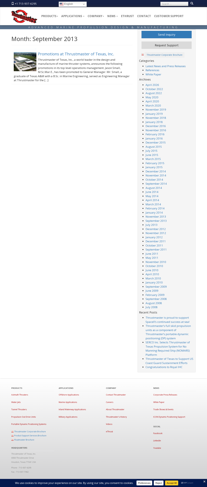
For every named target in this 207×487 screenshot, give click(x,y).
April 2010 (152, 274)
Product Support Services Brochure (30, 435)
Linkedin (157, 440)
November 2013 (156, 216)
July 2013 (152, 225)
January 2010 (154, 282)
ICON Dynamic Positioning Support (169, 416)
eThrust (127, 16)
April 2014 (152, 200)
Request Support (167, 45)
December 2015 (156, 142)
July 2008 (152, 307)
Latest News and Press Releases (166, 66)
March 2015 (153, 159)
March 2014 (153, 204)
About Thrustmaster (115, 409)
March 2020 (153, 105)
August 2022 (154, 93)
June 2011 (152, 254)
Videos (109, 424)
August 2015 (154, 147)
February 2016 (155, 134)
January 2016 (154, 138)
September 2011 (156, 249)
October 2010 (154, 266)
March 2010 (153, 278)
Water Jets (16, 402)
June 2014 (152, 192)
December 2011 (156, 241)
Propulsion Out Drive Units (23, 416)
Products (48, 16)
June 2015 (152, 155)
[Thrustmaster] (24, 11)
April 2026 (152, 85)
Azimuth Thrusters (19, 394)
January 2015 (154, 167)
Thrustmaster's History (116, 416)
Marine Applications (68, 402)
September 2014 (156, 183)
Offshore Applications (69, 394)
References (152, 70)
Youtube (157, 448)
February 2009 (155, 295)
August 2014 (154, 188)
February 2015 (155, 163)
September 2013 (156, 221)
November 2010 (156, 262)
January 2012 (154, 237)
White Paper (153, 74)
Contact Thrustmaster (116, 394)
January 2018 (154, 122)
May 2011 (152, 258)
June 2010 (152, 270)
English (68, 4)
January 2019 (154, 114)
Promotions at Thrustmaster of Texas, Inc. (76, 53)
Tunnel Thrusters (19, 409)
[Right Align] (192, 3)
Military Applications (68, 416)
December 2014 (156, 171)
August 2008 (154, 303)
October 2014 (154, 179)
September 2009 (156, 286)
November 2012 (156, 233)
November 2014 (156, 175)
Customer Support (169, 16)
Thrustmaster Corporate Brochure (164, 54)
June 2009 (152, 290)
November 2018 (156, 118)
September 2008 (156, 299)
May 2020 (152, 97)
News (111, 16)
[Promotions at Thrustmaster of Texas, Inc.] (26, 61)
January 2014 (154, 212)
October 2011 (154, 245)
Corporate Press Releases (165, 394)
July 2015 (152, 151)
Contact (144, 16)
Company (95, 16)
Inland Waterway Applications (72, 409)
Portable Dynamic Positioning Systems (28, 424)
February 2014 (155, 208)
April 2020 (152, 101)
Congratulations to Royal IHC (164, 367)
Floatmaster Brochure (24, 439)
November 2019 (156, 109)
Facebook (157, 433)
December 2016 (156, 126)
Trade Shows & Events (163, 409)
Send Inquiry (166, 34)
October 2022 (154, 89)
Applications (72, 16)
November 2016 (156, 130)
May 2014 (152, 196)
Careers (109, 402)
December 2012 (156, 229)
